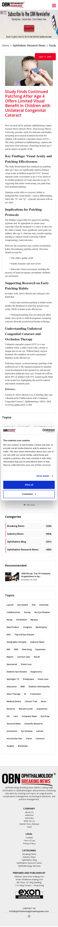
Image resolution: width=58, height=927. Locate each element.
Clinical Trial (31, 701)
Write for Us (29, 821)
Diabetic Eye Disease (17, 671)
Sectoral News (14, 723)
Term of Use (29, 840)
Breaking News (29, 526)
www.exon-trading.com (33, 876)
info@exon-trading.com (32, 879)
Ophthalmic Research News (29, 45)
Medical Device (14, 701)
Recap (10, 619)
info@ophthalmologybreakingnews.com (29, 911)
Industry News (29, 533)
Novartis (11, 708)
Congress (27, 627)
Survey (27, 612)
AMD (22, 686)
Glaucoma (12, 686)
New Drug (27, 649)
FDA (33, 604)
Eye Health (22, 604)
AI (25, 694)
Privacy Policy (29, 843)
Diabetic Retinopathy (39, 686)
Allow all (29, 485)
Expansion (40, 649)
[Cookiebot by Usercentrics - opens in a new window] (42, 430)
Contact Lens (23, 656)
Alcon (43, 701)
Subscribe (29, 818)
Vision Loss (26, 664)
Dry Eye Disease (42, 612)
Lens (16, 716)
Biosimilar (23, 746)
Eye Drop (45, 716)
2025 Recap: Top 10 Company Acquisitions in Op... (35, 575)
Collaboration (13, 612)
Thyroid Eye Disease (24, 634)
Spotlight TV (13, 679)
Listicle (39, 731)
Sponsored (12, 664)
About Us (29, 812)
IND (8, 649)
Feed (29, 827)
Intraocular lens (14, 738)
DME (16, 649)
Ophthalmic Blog (29, 541)
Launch (10, 604)
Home (5, 45)
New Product (13, 627)
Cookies (29, 837)
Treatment (35, 694)
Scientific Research (33, 723)
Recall (37, 656)
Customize (27, 494)
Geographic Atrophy (16, 642)
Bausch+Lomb (26, 708)
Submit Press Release (29, 824)
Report (10, 656)
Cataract (40, 738)
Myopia (34, 619)
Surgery (10, 746)
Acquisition (41, 708)
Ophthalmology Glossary (29, 866)
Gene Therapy (13, 694)
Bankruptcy (41, 627)
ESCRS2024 (21, 619)
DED (9, 634)
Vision (29, 738)
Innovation (12, 731)
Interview (43, 604)
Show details (42, 476)
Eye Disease (27, 731)
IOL (8, 716)
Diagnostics (36, 671)
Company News (29, 716)
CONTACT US (29, 908)
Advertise (29, 815)
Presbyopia (28, 679)
